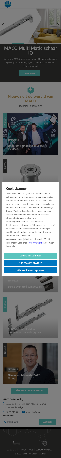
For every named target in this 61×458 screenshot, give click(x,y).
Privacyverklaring (36, 243)
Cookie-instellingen (30, 255)
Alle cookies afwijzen (30, 263)
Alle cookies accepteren (30, 270)
